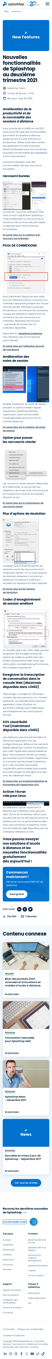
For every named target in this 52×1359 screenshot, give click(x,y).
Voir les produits (35, 1275)
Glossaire (7, 1269)
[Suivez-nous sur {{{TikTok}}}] (43, 1353)
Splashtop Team (16, 88)
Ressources (8, 1259)
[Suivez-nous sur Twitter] (26, 1353)
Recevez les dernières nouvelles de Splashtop (25, 1210)
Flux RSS (11, 916)
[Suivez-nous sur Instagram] (10, 1353)
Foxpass (32, 1270)
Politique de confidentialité (30, 1329)
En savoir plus (12, 994)
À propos (8, 1233)
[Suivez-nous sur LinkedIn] (5, 1353)
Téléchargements (37, 1298)
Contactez (8, 1264)
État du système (11, 1295)
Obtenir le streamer (12, 1307)
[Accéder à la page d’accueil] (14, 4)
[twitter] (30, 909)
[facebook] (25, 909)
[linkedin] (19, 909)
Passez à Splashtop (34, 1285)
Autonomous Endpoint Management (34, 1258)
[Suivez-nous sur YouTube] (32, 1353)
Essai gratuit (17, 894)
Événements (9, 1249)
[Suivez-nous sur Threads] (16, 1353)
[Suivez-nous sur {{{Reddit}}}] (37, 1353)
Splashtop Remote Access (37, 1241)
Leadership (8, 1244)
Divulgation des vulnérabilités (10, 1301)
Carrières (7, 1254)
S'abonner (31, 916)
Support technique (12, 1290)
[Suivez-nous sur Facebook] (21, 1353)
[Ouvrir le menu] (47, 4)
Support (7, 1284)
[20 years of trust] (32, 4)
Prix (29, 1303)
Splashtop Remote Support (37, 1249)
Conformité (8, 1329)
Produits (33, 1233)
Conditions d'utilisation (14, 1335)
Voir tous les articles (26, 1182)
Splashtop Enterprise (30, 333)
